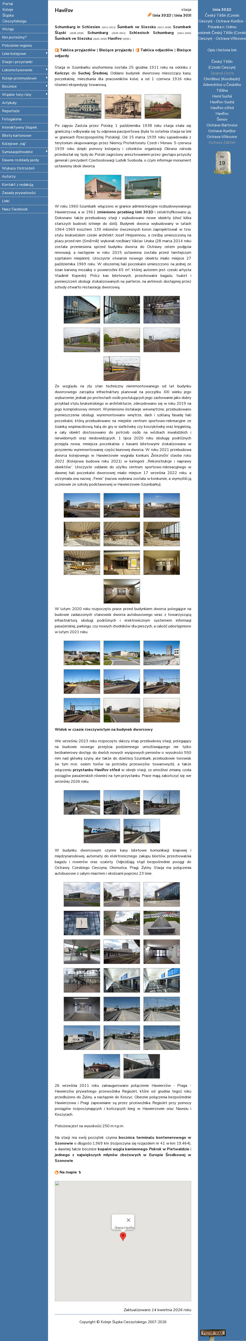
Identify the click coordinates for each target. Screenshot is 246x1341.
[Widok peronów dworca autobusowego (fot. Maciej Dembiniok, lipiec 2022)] (123, 936)
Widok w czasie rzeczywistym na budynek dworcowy (104, 729)
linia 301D (162, 15)
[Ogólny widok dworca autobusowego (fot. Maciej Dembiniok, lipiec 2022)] (123, 908)
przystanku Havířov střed (96, 770)
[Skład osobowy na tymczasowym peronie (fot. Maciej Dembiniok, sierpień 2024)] (103, 844)
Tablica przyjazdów (77, 50)
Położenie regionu (17, 45)
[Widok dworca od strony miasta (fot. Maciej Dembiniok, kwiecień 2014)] (123, 353)
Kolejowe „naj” (14, 143)
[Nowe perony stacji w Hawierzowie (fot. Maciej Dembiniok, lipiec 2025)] (162, 1022)
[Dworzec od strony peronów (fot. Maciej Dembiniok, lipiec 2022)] (123, 965)
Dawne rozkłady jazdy (20, 160)
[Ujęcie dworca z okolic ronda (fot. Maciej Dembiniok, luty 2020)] (83, 518)
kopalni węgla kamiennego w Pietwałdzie (144, 1149)
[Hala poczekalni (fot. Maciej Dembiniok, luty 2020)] (162, 547)
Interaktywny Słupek (19, 127)
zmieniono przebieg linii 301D (125, 212)
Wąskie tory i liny (16, 94)
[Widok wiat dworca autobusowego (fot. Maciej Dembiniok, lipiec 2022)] (83, 965)
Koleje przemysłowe (19, 78)
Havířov (221, 113)
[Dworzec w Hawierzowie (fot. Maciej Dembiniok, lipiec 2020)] (123, 666)
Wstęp (8, 29)
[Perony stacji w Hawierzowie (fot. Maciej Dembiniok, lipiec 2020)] (123, 695)
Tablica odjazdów (156, 50)
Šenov (222, 119)
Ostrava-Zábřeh (222, 142)
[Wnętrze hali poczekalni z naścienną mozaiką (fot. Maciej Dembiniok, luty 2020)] (83, 547)
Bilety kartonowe (16, 135)
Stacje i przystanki (17, 62)
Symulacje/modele (17, 152)
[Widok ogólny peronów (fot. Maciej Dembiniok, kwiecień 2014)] (162, 353)
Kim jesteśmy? (14, 37)
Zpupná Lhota (222, 73)
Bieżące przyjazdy (115, 50)
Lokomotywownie (17, 70)
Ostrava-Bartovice (222, 125)
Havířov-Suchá (222, 102)
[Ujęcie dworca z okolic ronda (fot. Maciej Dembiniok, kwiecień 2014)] (83, 353)
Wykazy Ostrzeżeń (18, 168)
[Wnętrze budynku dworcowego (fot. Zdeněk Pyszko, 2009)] (123, 324)
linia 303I (182, 15)
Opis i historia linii (222, 50)
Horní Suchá (222, 96)
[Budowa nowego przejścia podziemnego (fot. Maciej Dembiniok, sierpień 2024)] (162, 816)
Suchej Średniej (93, 73)
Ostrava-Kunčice (222, 131)
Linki (5, 201)
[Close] (128, 1220)
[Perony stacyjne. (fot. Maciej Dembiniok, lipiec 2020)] (83, 723)
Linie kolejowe (14, 53)
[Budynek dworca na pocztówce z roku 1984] (143, 200)
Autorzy (9, 176)
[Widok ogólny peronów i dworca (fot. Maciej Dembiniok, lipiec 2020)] (162, 695)
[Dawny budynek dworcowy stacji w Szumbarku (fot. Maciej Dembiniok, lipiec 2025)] (103, 1079)
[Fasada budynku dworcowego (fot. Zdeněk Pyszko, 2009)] (83, 324)
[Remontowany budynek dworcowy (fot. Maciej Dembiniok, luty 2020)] (123, 518)
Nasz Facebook (15, 209)
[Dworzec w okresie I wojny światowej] (84, 120)
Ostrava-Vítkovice (222, 136)
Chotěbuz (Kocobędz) (222, 79)
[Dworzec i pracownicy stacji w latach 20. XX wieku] (124, 120)
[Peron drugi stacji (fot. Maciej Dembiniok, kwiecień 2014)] (123, 382)
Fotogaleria (11, 119)
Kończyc (62, 73)
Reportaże (11, 111)
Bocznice (9, 86)
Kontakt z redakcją (17, 184)
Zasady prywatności (19, 192)
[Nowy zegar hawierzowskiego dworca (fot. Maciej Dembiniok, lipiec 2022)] (83, 936)
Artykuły (9, 102)
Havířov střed (222, 108)
